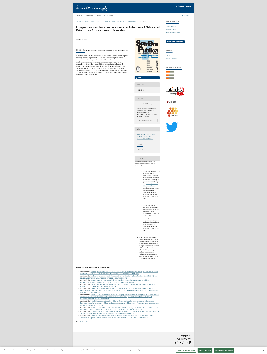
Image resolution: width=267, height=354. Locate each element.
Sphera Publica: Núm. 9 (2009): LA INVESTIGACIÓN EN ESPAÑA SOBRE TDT (116, 309)
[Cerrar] (263, 350)
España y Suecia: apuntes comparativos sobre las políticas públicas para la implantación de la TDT (125, 311)
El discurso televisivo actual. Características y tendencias (111, 276)
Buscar (186, 15)
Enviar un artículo (175, 42)
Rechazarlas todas (205, 350)
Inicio (78, 21)
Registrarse (180, 6)
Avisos (98, 15)
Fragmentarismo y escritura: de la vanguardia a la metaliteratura (114, 280)
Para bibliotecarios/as (173, 32)
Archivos (89, 15)
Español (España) (172, 58)
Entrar (188, 6)
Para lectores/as (171, 26)
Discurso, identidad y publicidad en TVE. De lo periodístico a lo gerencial (116, 272)
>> (87, 321)
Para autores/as (171, 29)
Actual (79, 15)
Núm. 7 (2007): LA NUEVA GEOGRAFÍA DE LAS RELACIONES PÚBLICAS (114, 21)
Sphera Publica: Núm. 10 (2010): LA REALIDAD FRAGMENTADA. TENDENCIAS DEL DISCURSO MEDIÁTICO (119, 273)
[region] (133, 350)
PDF (139, 78)
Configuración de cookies (186, 350)
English (168, 55)
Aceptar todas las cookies (224, 350)
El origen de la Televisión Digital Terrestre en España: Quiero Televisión (116, 284)
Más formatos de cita (145, 120)
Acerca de (108, 15)
